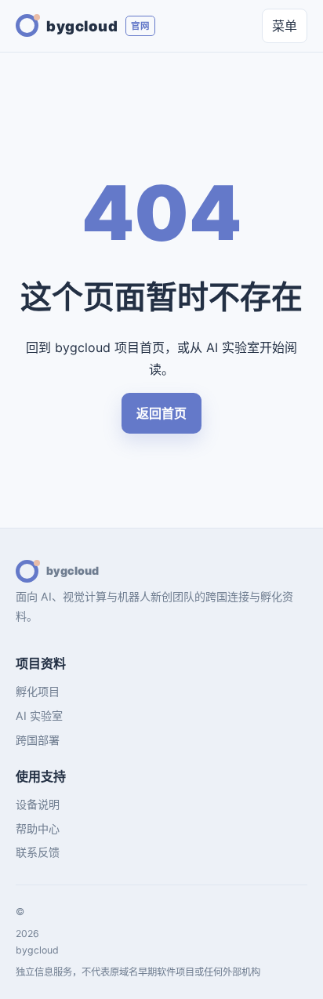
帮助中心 (38, 828)
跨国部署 (38, 740)
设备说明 (38, 804)
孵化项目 (38, 691)
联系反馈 (38, 852)
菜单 (284, 26)
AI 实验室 (39, 715)
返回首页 (161, 413)
